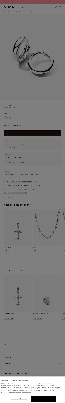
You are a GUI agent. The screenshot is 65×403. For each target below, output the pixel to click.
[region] (32, 389)
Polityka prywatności (15, 392)
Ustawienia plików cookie (19, 399)
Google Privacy (26, 392)
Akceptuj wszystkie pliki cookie (43, 399)
